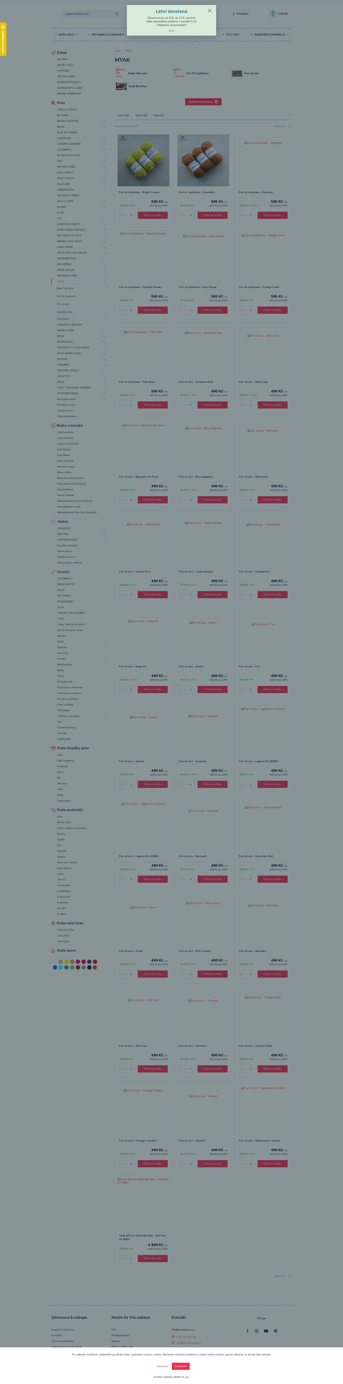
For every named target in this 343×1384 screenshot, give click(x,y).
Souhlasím (181, 1366)
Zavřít (171, 30)
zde (187, 1377)
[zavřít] (210, 11)
